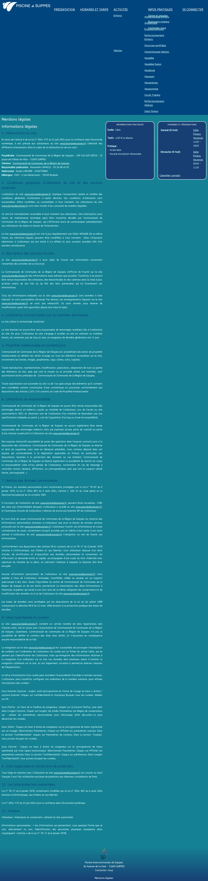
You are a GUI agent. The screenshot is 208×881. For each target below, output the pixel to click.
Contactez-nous (104, 870)
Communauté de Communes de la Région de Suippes (41, 163)
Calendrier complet (170, 175)
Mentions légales (104, 878)
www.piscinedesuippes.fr (73, 143)
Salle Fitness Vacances (198, 134)
